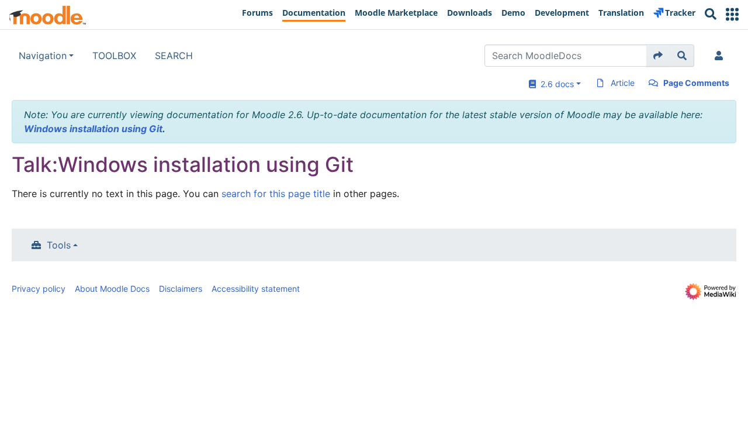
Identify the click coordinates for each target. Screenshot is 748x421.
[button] (732, 14)
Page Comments (696, 83)
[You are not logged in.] (721, 55)
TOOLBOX (114, 55)
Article (623, 83)
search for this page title (275, 193)
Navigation (43, 55)
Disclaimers (180, 289)
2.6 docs (555, 84)
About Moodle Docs (112, 289)
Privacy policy (38, 289)
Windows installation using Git (93, 128)
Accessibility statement (256, 289)
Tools (59, 245)
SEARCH (174, 55)
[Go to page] (658, 55)
